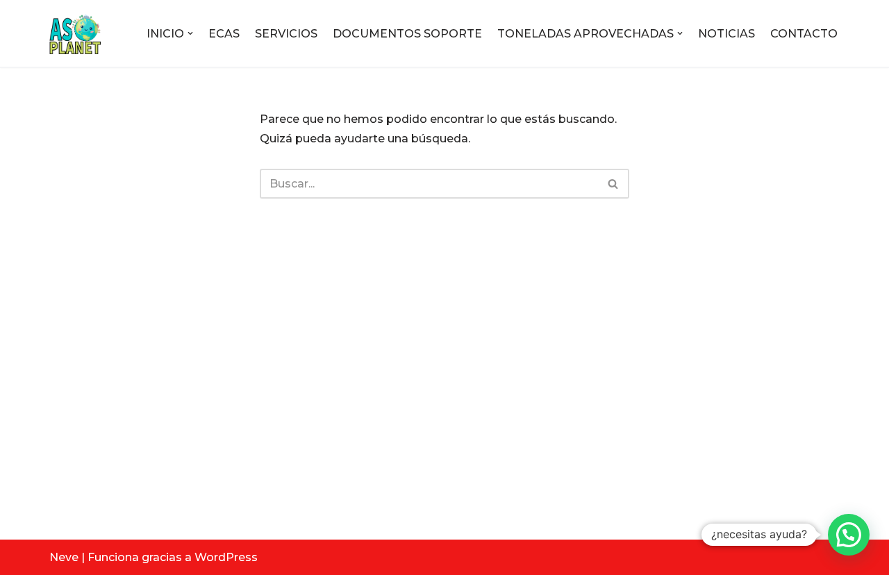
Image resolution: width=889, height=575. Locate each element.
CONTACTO (804, 33)
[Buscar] (613, 184)
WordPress (226, 557)
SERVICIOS (286, 33)
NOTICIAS (726, 33)
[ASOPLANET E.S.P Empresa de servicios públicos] (75, 33)
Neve (63, 557)
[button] (190, 33)
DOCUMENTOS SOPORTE (407, 33)
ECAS (224, 33)
